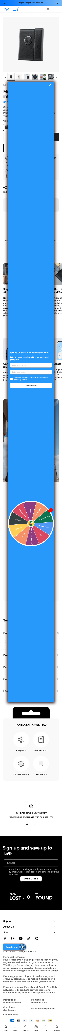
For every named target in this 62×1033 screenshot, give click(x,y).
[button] (53, 45)
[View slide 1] (27, 824)
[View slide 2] (31, 824)
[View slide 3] (35, 824)
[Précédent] (4, 3)
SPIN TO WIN (30, 385)
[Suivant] (57, 3)
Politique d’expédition (43, 1008)
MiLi (6, 85)
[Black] (6, 127)
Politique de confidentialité (39, 1001)
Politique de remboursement (12, 1001)
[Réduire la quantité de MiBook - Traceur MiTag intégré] (6, 137)
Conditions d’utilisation (9, 1008)
